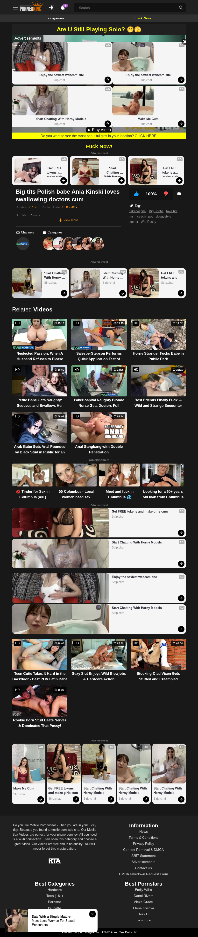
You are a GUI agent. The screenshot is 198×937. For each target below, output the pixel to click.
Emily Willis (143, 890)
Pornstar (54, 902)
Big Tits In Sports (28, 215)
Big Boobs (156, 211)
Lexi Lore (143, 920)
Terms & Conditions (143, 837)
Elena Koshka (143, 908)
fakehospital (137, 211)
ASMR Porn (109, 932)
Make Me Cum (148, 119)
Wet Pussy (148, 222)
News (143, 831)
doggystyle (163, 216)
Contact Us (143, 868)
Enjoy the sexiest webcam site (61, 75)
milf (131, 216)
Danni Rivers (143, 896)
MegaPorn (92, 932)
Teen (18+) (54, 896)
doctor (133, 222)
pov (150, 216)
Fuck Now (142, 18)
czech (141, 216)
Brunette (54, 908)
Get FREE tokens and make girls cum (55, 171)
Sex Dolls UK (128, 932)
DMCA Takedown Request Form (143, 874)
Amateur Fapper (72, 932)
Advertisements (143, 862)
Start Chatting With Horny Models (61, 119)
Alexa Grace (143, 902)
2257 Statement (143, 856)
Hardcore (55, 890)
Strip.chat (59, 80)
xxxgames (55, 18)
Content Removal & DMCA (143, 850)
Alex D (143, 914)
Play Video (101, 130)
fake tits (171, 211)
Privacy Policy (143, 843)
